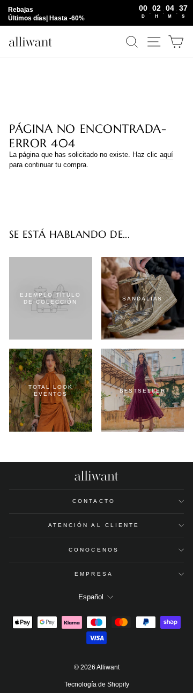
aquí (166, 154)
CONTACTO (93, 501)
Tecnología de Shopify (96, 684)
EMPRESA (94, 574)
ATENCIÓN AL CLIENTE (94, 525)
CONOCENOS (94, 550)
